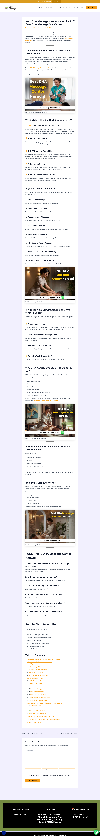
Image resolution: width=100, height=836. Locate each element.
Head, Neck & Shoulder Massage (40, 697)
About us (75, 7)
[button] (91, 7)
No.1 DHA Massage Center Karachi (38, 68)
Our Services (49, 7)
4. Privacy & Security (36, 672)
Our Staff (58, 7)
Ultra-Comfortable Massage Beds (40, 708)
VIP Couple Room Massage (38, 694)
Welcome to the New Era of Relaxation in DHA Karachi (43, 659)
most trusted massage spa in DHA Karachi (46, 400)
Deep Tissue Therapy (36, 683)
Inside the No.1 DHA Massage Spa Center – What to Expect (45, 703)
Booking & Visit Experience (35, 722)
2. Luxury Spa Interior (36, 667)
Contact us (66, 7)
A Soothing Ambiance (36, 705)
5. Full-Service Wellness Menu (39, 675)
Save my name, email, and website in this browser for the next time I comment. (50, 775)
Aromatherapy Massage (37, 686)
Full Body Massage (35, 680)
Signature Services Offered (35, 678)
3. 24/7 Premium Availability (38, 670)
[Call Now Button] (4, 833)
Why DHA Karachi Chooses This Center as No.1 (41, 716)
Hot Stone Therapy (36, 689)
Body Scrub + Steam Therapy (39, 700)
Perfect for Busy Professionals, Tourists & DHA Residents (44, 719)
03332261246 (56, 1)
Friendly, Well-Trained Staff (38, 714)
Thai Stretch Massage (37, 692)
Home (40, 7)
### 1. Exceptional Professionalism (40, 664)
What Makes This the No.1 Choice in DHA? (39, 662)
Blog (81, 7)
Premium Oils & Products (37, 711)
